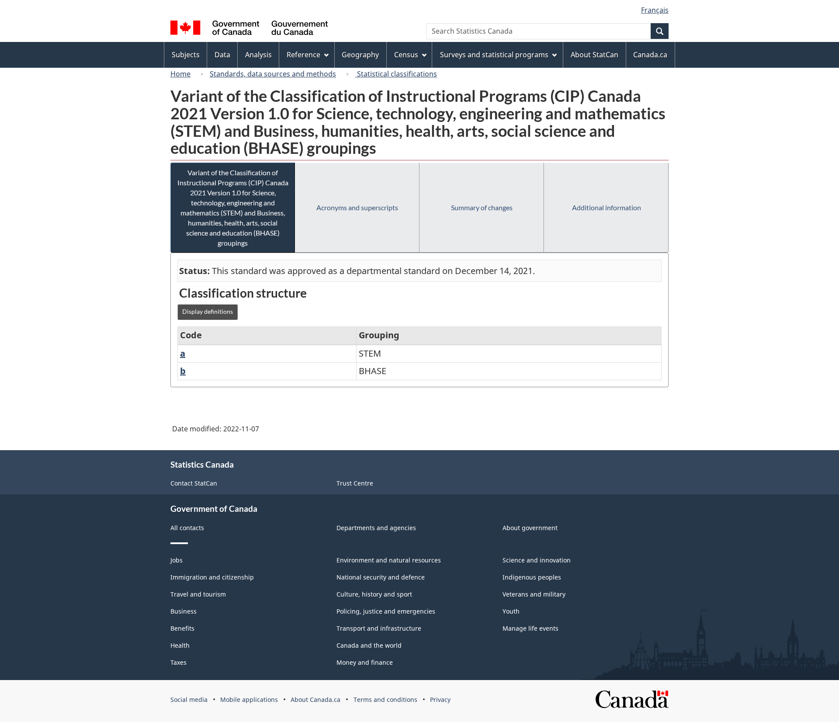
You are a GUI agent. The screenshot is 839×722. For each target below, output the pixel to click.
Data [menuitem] (222, 54)
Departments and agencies (376, 528)
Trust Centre (354, 483)
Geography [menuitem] (360, 54)
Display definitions (207, 311)
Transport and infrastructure (378, 628)
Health (180, 645)
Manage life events (530, 628)
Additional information (606, 207)
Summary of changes (482, 207)
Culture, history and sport (374, 594)
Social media (189, 699)
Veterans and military (534, 594)
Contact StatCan (193, 483)
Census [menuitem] (406, 54)
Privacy (440, 699)
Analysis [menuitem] (258, 54)
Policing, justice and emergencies (385, 611)
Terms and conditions (385, 699)
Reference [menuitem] (303, 54)
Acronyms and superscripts (357, 207)
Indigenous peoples (532, 577)
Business (183, 611)
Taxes (178, 662)
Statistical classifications (396, 74)
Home (180, 74)
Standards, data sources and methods (273, 74)
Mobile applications (249, 699)
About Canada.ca (315, 699)
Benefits (182, 628)
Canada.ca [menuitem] (650, 54)
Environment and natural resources (388, 560)
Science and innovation (537, 560)
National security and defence (380, 577)
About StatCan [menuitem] (594, 54)
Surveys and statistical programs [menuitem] (494, 54)
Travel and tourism (198, 594)
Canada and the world (369, 645)
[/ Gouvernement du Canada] (249, 29)
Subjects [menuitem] (186, 54)
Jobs (176, 560)
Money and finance (364, 662)
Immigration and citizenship (212, 577)
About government (530, 528)
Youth (511, 611)
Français (655, 10)
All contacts (187, 528)
